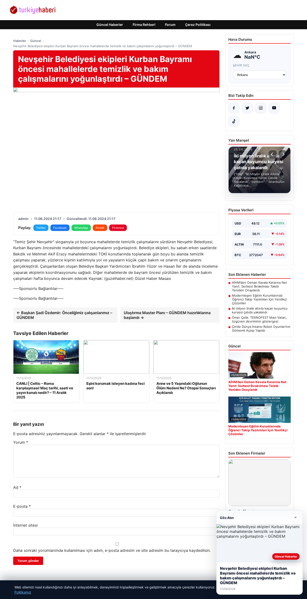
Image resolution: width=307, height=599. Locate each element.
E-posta (22, 506)
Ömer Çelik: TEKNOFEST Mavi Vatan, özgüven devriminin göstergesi (259, 319)
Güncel (35, 41)
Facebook (60, 228)
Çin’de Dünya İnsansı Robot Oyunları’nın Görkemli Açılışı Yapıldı (261, 328)
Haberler (19, 41)
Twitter (41, 228)
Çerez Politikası (198, 25)
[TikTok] (233, 121)
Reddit (100, 228)
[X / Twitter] (247, 108)
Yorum (20, 442)
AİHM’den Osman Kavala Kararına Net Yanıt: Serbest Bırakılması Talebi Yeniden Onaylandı (259, 286)
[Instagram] (260, 108)
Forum (170, 25)
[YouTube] (274, 108)
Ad (17, 487)
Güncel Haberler (109, 25)
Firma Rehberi (144, 25)
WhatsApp (81, 228)
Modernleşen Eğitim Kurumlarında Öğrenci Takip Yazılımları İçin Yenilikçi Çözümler (259, 299)
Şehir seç (241, 65)
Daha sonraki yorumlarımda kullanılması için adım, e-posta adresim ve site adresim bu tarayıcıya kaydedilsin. (112, 550)
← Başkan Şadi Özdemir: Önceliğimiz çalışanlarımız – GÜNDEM (64, 315)
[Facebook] (233, 108)
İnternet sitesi (25, 525)
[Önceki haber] (273, 154)
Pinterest (118, 228)
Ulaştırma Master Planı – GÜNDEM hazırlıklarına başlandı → (167, 315)
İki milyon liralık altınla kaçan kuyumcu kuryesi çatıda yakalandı (260, 310)
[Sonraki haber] (283, 154)
